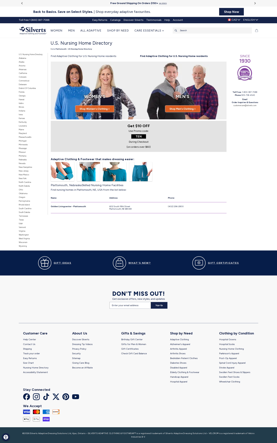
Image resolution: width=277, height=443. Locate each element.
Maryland (23, 133)
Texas (21, 220)
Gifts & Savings (133, 333)
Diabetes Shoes (178, 362)
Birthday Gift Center (132, 339)
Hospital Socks (227, 344)
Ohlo (21, 190)
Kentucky (23, 122)
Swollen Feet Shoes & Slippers (234, 372)
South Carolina (25, 208)
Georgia (22, 96)
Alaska (21, 62)
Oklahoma (23, 193)
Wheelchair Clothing (229, 381)
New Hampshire (25, 167)
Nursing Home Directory (35, 367)
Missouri (22, 152)
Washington (24, 235)
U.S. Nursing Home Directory (31, 54)
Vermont (22, 227)
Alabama (22, 58)
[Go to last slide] (22, 3)
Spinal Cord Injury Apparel (232, 362)
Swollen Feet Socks (229, 377)
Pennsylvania (24, 201)
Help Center (29, 339)
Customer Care (35, 333)
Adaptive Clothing (179, 339)
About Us (79, 333)
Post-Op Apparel (228, 358)
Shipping (27, 348)
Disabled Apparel (178, 367)
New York (22, 178)
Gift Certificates (130, 348)
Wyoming (23, 246)
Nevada (22, 163)
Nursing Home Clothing (231, 348)
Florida (21, 92)
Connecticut (24, 81)
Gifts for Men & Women (133, 344)
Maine (21, 129)
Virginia (22, 231)
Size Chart (28, 362)
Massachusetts (25, 137)
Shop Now (231, 12)
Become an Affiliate (82, 367)
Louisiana (23, 126)
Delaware (23, 84)
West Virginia (24, 238)
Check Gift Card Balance (134, 353)
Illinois (21, 107)
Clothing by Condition (236, 333)
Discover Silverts (80, 339)
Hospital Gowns (227, 339)
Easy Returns (30, 358)
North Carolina (25, 182)
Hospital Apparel (178, 381)
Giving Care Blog (80, 362)
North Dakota (24, 186)
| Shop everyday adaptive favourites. (92, 12)
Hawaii (21, 99)
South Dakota (24, 212)
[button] (57, 30)
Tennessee (23, 216)
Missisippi (23, 148)
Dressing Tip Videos (82, 344)
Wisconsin (23, 242)
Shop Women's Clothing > (95, 108)
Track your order (31, 353)
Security (76, 353)
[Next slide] (255, 3)
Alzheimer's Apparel (180, 344)
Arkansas (22, 69)
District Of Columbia (27, 88)
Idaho (21, 103)
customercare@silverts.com (245, 105)
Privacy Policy (79, 348)
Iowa (21, 114)
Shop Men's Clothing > (183, 108)
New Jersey (24, 171)
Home (52, 49)
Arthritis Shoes (178, 353)
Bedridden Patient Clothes (184, 358)
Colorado (22, 77)
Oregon (22, 197)
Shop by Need (181, 333)
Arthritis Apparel (178, 348)
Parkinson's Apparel (229, 353)
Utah (21, 223)
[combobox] (212, 30)
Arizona (22, 66)
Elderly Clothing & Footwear (184, 372)
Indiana (22, 111)
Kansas (22, 118)
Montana (22, 156)
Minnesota (23, 145)
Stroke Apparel (226, 367)
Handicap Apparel (179, 377)
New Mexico (24, 175)
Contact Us (29, 344)
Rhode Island (24, 205)
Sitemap (76, 358)
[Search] (176, 30)
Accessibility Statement (35, 372)
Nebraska (23, 160)
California (23, 73)
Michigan (23, 141)
